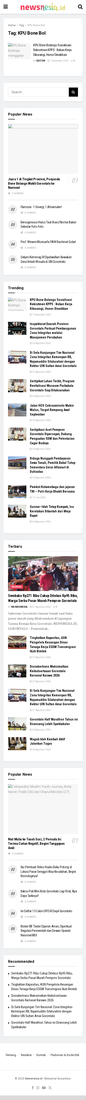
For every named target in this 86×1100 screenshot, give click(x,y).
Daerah (17, 587)
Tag (21, 25)
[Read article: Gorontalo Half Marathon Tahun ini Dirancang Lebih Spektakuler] (17, 723)
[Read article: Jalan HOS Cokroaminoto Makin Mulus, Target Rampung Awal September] (17, 409)
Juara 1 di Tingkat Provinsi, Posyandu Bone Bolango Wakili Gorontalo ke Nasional (34, 183)
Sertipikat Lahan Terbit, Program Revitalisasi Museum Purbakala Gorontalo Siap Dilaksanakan (52, 385)
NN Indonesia (19, 607)
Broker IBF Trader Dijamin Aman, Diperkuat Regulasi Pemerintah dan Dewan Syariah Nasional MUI (46, 930)
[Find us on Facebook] (33, 1088)
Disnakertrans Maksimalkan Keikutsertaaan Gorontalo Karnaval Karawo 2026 (49, 671)
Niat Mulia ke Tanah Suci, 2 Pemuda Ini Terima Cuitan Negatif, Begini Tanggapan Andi (36, 843)
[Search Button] (80, 7)
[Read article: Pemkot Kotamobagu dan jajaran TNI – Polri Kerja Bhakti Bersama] (17, 491)
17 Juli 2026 (39, 497)
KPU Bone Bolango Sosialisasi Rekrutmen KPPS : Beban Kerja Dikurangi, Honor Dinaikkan (52, 50)
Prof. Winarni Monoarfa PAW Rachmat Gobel (48, 242)
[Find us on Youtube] (44, 1088)
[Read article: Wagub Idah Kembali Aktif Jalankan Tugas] (17, 743)
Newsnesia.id (33, 1078)
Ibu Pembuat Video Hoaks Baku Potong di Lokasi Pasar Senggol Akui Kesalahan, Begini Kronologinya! (48, 871)
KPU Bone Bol (36, 25)
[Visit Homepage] (42, 6)
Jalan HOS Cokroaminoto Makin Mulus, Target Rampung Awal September (52, 410)
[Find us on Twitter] (50, 1088)
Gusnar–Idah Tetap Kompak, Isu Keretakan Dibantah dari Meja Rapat (52, 511)
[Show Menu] (5, 7)
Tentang (11, 1055)
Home (12, 25)
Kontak (41, 1055)
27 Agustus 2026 (41, 372)
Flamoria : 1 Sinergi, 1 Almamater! (41, 207)
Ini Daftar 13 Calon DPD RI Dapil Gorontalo (47, 911)
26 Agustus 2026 (41, 343)
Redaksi (26, 1055)
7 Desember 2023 (59, 60)
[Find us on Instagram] (37, 1088)
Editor (40, 60)
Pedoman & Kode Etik (65, 1055)
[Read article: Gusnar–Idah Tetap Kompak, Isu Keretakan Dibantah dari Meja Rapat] (17, 511)
